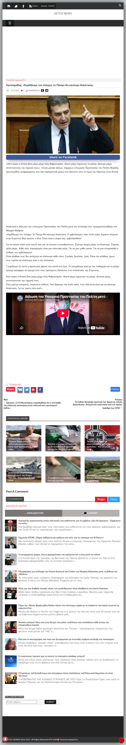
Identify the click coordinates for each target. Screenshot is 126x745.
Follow (115, 389)
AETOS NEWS (63, 13)
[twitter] (16, 6)
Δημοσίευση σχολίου (16, 506)
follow (35, 6)
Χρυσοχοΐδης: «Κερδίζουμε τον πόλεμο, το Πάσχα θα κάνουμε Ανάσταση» (49, 85)
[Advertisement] (62, 52)
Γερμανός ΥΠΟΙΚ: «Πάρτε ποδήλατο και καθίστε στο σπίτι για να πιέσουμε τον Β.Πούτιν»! (61, 538)
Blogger (101, 499)
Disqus (113, 499)
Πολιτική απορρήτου (69, 740)
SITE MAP (52, 740)
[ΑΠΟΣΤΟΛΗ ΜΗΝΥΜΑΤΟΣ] (9, 6)
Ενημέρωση (15, 384)
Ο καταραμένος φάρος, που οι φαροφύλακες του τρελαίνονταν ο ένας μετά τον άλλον (59, 555)
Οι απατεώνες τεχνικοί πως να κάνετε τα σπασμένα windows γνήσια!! (51, 656)
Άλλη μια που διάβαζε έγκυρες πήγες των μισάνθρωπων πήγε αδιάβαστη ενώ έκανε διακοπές (63, 589)
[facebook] (23, 6)
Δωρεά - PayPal (47, 6)
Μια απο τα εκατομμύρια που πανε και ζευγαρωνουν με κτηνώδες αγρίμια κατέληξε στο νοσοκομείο (66, 639)
